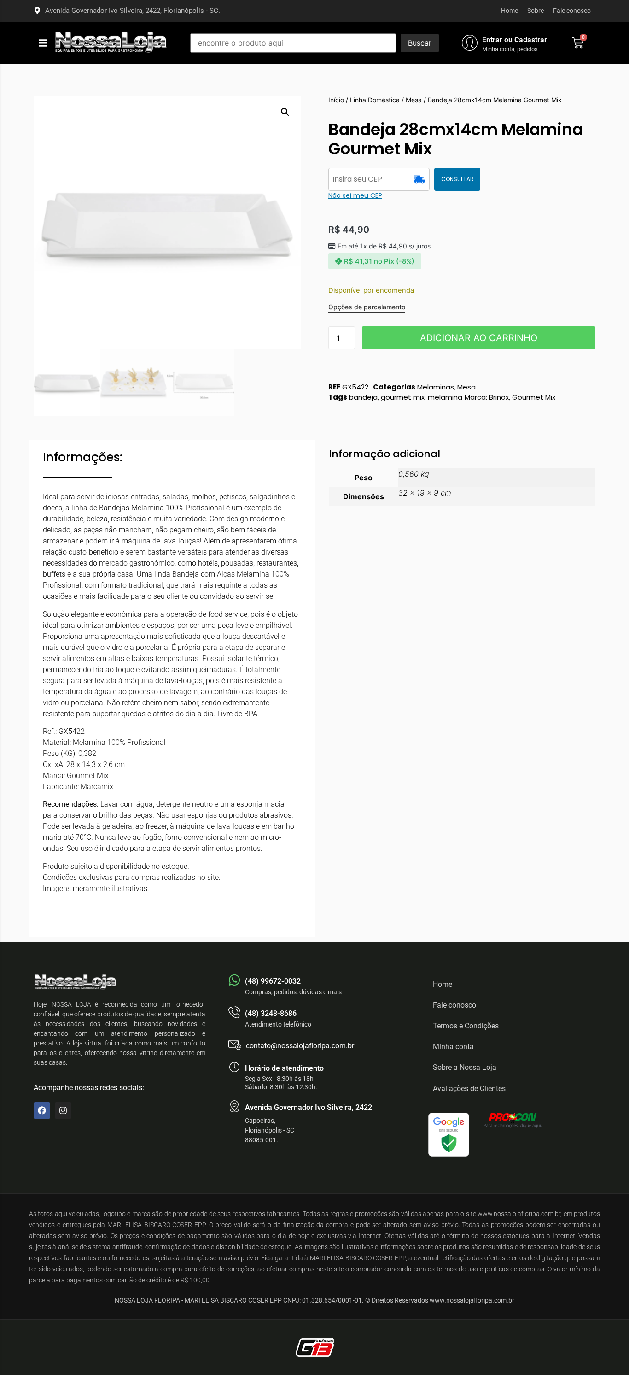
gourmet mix (403, 397)
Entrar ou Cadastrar (514, 39)
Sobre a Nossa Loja (464, 1067)
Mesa (414, 100)
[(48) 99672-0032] (234, 980)
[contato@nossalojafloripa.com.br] (234, 1045)
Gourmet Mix (533, 397)
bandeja (363, 397)
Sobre (535, 10)
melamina (445, 397)
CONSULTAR (457, 179)
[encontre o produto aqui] (293, 43)
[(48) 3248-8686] (234, 1012)
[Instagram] (63, 1110)
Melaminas (435, 387)
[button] (43, 43)
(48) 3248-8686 (271, 1013)
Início (336, 100)
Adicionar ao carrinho (478, 337)
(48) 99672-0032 (273, 981)
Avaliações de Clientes (469, 1088)
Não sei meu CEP (355, 195)
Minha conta (453, 1046)
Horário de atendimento (284, 1068)
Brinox (499, 397)
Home (509, 10)
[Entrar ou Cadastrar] (470, 43)
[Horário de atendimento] (234, 1067)
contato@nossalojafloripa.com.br (300, 1045)
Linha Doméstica (375, 100)
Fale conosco (572, 10)
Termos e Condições (466, 1025)
